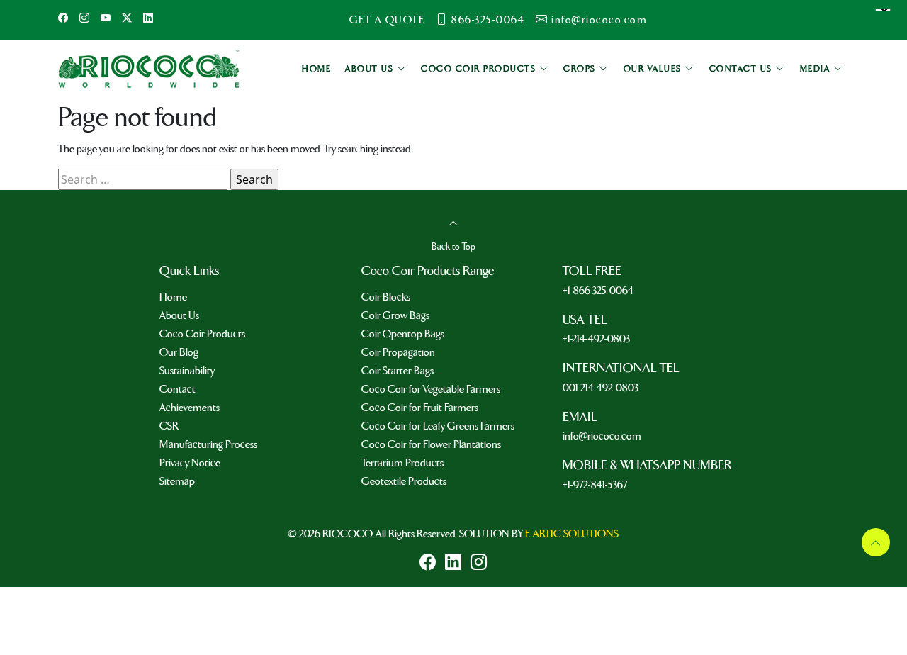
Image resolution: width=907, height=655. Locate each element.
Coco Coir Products (202, 334)
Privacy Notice (189, 463)
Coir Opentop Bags (402, 334)
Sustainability (187, 370)
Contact (177, 389)
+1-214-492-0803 (596, 338)
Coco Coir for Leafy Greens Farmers (437, 426)
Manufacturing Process (208, 444)
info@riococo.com (599, 19)
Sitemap (177, 481)
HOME (316, 69)
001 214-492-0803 (600, 387)
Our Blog (178, 352)
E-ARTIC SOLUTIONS (572, 533)
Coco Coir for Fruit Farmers (419, 407)
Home (173, 297)
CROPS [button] (581, 69)
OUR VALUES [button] (654, 69)
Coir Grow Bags (395, 315)
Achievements (189, 407)
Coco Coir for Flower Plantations (431, 444)
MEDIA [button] (816, 69)
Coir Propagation (398, 352)
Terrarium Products (402, 463)
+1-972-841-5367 (595, 484)
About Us (179, 315)
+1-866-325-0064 (598, 290)
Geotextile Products (403, 481)
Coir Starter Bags (397, 370)
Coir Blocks (385, 297)
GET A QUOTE (387, 19)
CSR (169, 426)
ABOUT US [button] (371, 69)
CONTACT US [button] (742, 69)
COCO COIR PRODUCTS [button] (480, 69)
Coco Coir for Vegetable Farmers (430, 389)
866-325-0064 (487, 19)
